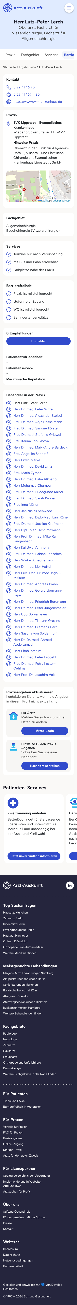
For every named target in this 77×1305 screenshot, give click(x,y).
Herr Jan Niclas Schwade (32, 511)
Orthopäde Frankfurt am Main (23, 947)
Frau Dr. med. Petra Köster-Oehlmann (34, 666)
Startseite (9, 67)
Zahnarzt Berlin (13, 918)
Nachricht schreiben (45, 766)
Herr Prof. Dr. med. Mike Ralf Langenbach (35, 538)
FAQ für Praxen (13, 1132)
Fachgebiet (30, 55)
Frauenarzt (10, 1057)
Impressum (10, 1249)
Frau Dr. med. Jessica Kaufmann (38, 524)
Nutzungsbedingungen (18, 1260)
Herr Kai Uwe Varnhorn (31, 547)
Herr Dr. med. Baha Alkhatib (34, 479)
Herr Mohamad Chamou (32, 485)
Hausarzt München (15, 912)
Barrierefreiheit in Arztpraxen (22, 1106)
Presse (7, 1223)
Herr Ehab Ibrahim (27, 651)
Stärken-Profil (12, 1150)
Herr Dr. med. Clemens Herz (35, 627)
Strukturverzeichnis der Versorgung (26, 1175)
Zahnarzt (9, 1045)
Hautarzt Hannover (15, 935)
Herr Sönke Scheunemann (33, 560)
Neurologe (10, 1039)
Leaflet (45, 200)
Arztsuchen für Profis (17, 1191)
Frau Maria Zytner (27, 473)
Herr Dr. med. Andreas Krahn (35, 584)
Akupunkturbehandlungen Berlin (24, 979)
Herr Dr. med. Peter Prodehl (34, 657)
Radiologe (10, 1033)
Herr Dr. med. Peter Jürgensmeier (39, 608)
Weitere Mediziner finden (19, 953)
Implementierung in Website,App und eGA (22, 1184)
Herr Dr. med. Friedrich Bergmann (39, 602)
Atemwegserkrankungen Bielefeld (25, 1002)
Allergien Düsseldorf (16, 996)
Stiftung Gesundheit (16, 1211)
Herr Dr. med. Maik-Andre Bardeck (40, 447)
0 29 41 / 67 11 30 (26, 94)
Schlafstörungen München (20, 984)
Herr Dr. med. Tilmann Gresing (36, 621)
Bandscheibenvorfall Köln (20, 990)
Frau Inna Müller (25, 505)
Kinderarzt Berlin (14, 924)
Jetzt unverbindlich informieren (34, 856)
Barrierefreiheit (13, 1266)
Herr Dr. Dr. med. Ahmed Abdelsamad (32, 642)
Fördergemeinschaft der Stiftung (24, 1217)
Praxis (10, 55)
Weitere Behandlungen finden (22, 1013)
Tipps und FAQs (13, 1101)
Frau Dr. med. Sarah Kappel (34, 498)
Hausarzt (9, 1051)
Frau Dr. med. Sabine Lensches (37, 554)
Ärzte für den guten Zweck (20, 1155)
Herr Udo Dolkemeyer (30, 614)
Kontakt (8, 1229)
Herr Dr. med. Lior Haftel (32, 567)
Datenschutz (11, 1255)
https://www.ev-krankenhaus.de (37, 102)
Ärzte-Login (45, 731)
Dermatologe (12, 1068)
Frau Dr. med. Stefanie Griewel (37, 435)
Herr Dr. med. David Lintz (32, 466)
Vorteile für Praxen (15, 1127)
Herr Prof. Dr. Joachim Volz (34, 675)
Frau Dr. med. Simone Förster (36, 428)
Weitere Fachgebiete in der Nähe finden (29, 1074)
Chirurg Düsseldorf (15, 941)
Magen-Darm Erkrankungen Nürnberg (28, 973)
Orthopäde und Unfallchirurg (22, 1062)
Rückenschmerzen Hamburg (21, 1008)
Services (51, 55)
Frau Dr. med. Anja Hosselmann (37, 422)
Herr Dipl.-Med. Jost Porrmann (37, 530)
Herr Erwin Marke (26, 460)
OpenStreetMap (61, 200)
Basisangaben (12, 1138)
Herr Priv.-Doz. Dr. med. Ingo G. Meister (37, 575)
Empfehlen (38, 341)
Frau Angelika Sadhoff (30, 454)
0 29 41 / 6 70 (24, 87)
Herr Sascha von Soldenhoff (35, 633)
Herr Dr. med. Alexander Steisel (37, 416)
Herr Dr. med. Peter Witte (33, 409)
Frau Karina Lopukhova (31, 441)
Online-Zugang (13, 1144)
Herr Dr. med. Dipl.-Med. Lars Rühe (40, 517)
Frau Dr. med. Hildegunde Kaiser (38, 492)
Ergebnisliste (27, 67)
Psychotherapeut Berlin (18, 930)
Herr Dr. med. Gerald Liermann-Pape (38, 592)
